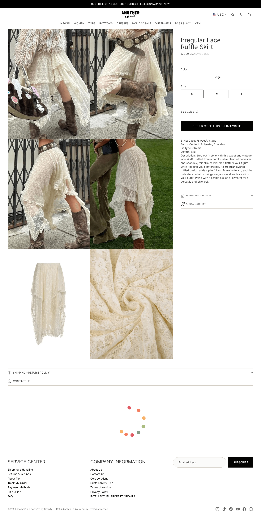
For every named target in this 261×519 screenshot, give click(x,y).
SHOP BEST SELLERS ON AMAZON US (217, 126)
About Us (96, 469)
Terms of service (100, 487)
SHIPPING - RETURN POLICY (31, 372)
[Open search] (233, 14)
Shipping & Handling (20, 469)
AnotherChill (23, 509)
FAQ (10, 496)
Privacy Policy (99, 491)
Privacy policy (80, 509)
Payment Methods (19, 487)
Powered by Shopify (41, 509)
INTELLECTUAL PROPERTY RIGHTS (112, 496)
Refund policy (63, 509)
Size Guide (188, 111)
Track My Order (17, 483)
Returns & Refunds (19, 474)
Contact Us (97, 474)
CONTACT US (21, 381)
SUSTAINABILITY (196, 204)
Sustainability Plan (101, 483)
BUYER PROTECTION (198, 195)
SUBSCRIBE (240, 462)
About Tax (14, 478)
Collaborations (99, 478)
